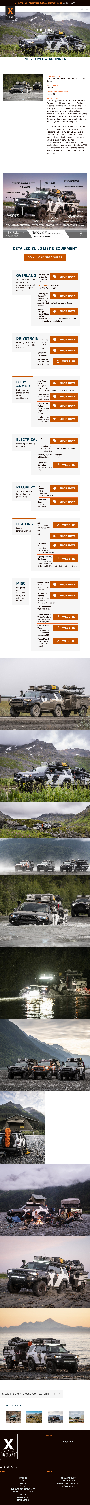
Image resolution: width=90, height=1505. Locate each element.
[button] (7, 1417)
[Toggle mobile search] (82, 9)
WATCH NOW (69, 3)
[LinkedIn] (16, 1467)
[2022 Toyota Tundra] (34, 1417)
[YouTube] (1, 1467)
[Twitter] (12, 1467)
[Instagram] (8, 1467)
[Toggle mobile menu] (87, 9)
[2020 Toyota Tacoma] (76, 1417)
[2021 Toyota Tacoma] (56, 1417)
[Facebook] (5, 1467)
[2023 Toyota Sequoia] (13, 1417)
